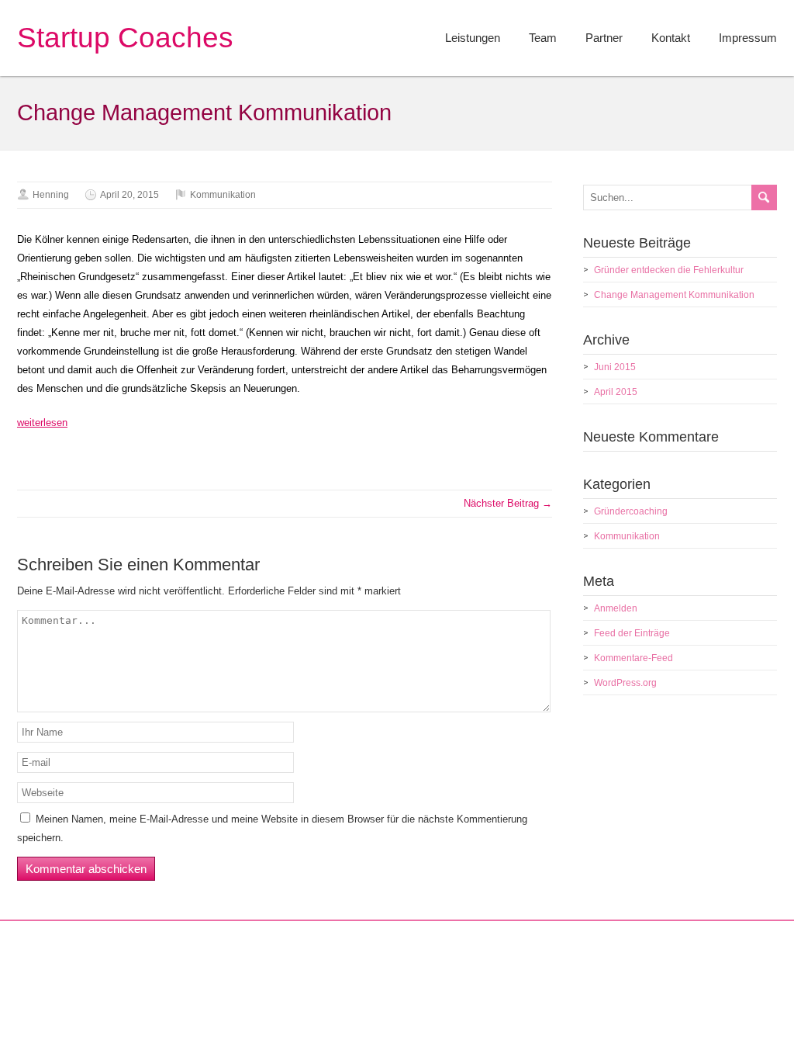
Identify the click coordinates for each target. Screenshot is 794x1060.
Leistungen (472, 37)
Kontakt (670, 37)
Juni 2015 (615, 367)
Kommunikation (223, 194)
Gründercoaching (631, 511)
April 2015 (615, 391)
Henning (51, 194)
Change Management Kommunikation (674, 294)
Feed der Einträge (632, 633)
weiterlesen (42, 422)
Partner (604, 37)
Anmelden (615, 608)
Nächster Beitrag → (508, 503)
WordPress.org (625, 682)
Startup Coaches (125, 38)
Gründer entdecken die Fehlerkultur (669, 270)
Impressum (748, 37)
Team (543, 37)
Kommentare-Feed (633, 658)
